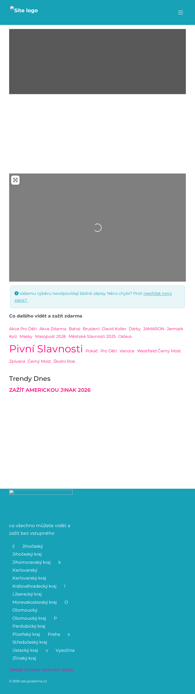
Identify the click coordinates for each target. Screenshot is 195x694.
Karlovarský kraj (29, 578)
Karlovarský (24, 570)
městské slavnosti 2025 (92, 336)
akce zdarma (52, 328)
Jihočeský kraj (27, 554)
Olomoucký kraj (29, 618)
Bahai (74, 328)
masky (26, 336)
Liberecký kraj (27, 594)
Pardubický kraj (28, 626)
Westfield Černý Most (159, 351)
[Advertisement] (97, 133)
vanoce (127, 351)
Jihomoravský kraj (31, 562)
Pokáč (92, 351)
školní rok (64, 361)
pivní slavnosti (46, 348)
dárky (135, 328)
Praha (54, 634)
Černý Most (39, 361)
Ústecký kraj (25, 650)
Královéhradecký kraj (34, 586)
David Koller (114, 328)
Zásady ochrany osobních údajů (41, 669)
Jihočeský (32, 546)
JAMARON (153, 328)
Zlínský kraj (24, 658)
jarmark (175, 328)
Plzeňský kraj (26, 634)
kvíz (13, 336)
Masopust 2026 (50, 336)
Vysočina (65, 650)
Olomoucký (24, 610)
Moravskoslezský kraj (34, 602)
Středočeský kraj (29, 642)
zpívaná (17, 361)
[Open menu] (180, 12)
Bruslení (91, 328)
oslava (125, 336)
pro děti (109, 351)
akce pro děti (23, 328)
